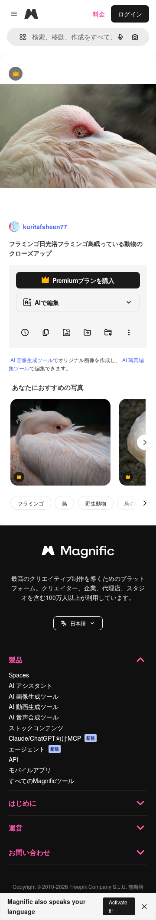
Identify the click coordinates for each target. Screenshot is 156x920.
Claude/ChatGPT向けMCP (52, 738)
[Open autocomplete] (19, 37)
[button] (78, 623)
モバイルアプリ (30, 769)
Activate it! (118, 906)
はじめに (22, 803)
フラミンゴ (31, 503)
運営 (16, 828)
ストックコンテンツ (36, 727)
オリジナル (59, 74)
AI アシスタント (30, 685)
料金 (99, 14)
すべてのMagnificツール (41, 780)
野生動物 (95, 503)
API (13, 759)
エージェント (34, 749)
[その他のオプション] (128, 332)
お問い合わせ (29, 852)
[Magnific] (78, 552)
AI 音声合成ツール (33, 717)
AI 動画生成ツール (33, 706)
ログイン (130, 14)
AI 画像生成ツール (31, 359)
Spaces (19, 675)
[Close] (144, 906)
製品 (16, 659)
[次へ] (145, 442)
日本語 (78, 623)
